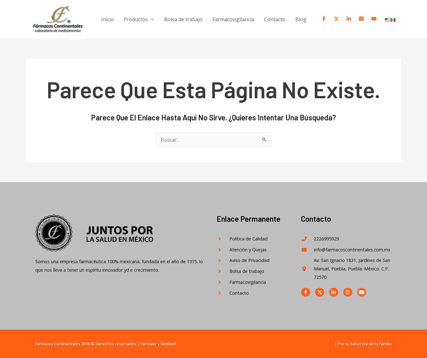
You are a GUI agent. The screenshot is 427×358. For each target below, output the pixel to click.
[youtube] (374, 19)
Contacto (274, 19)
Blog (300, 19)
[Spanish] (393, 19)
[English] (387, 19)
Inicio (107, 19)
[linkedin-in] (349, 19)
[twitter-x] (337, 19)
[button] (151, 19)
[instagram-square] (362, 19)
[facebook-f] (324, 19)
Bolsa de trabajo (183, 19)
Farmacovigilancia (233, 19)
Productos (136, 19)
